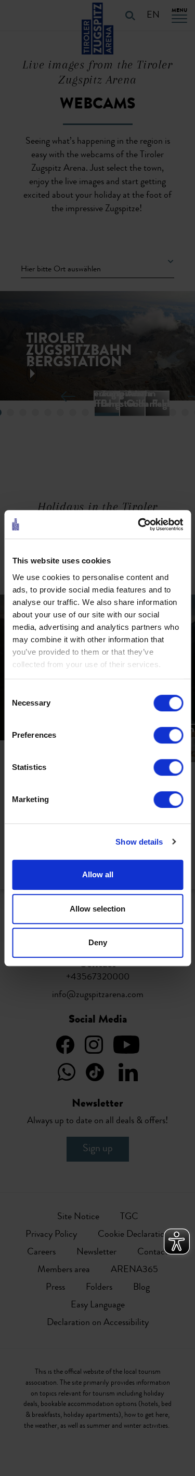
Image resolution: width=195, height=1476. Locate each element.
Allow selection (97, 908)
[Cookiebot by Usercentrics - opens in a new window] (139, 524)
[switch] (168, 735)
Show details (139, 841)
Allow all (97, 874)
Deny (97, 942)
